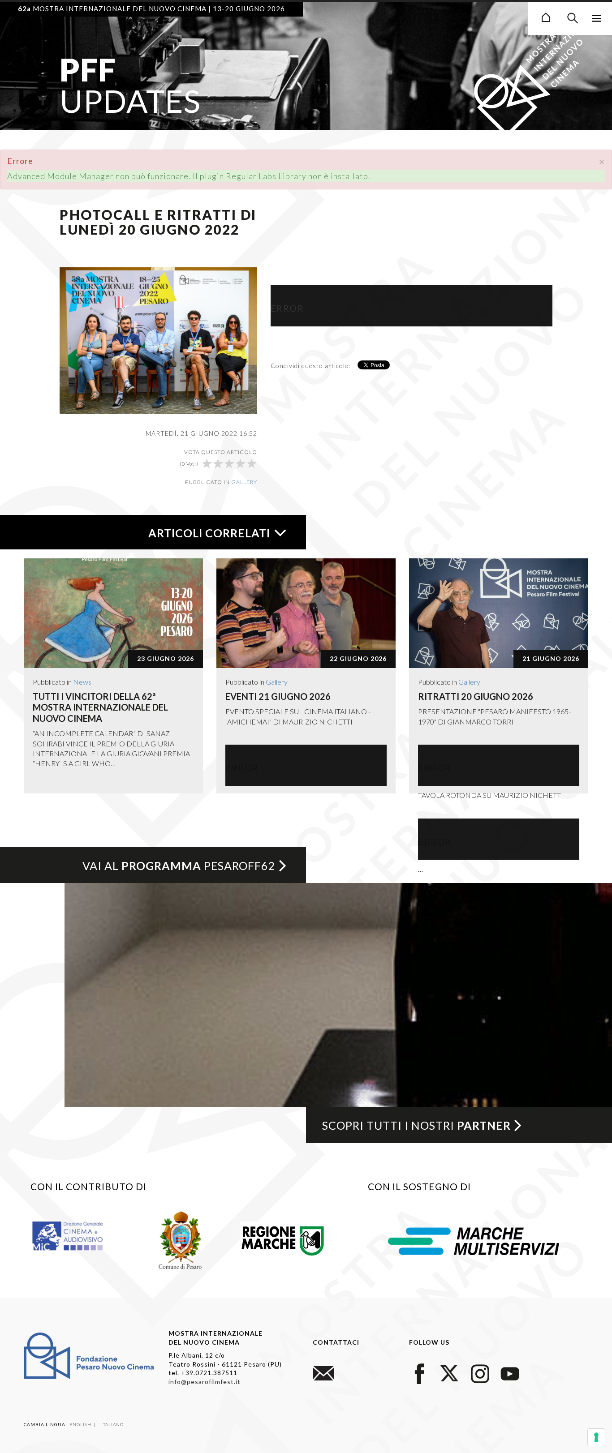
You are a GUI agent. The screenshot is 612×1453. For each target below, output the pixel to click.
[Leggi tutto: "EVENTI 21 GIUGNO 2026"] (306, 613)
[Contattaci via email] (323, 1372)
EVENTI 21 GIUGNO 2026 (278, 696)
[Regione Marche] (283, 1239)
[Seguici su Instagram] (480, 1372)
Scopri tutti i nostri (416, 1125)
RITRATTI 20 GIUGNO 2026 (475, 696)
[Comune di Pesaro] (180, 1239)
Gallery (244, 482)
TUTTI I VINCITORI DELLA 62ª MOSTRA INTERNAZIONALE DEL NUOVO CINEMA (100, 707)
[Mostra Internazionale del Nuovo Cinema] (545, 16)
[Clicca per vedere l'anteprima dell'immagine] (158, 339)
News (82, 681)
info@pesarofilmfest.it (204, 1381)
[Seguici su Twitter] (450, 1372)
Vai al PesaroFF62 (179, 865)
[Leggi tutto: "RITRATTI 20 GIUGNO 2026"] (498, 613)
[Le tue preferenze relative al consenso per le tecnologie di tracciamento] (596, 1437)
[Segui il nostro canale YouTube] (510, 1372)
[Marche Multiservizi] (473, 1240)
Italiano (112, 1424)
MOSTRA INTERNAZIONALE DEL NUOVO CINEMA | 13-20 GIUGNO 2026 (151, 8)
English (81, 1424)
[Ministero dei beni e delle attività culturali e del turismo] (75, 1235)
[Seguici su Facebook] (420, 1372)
